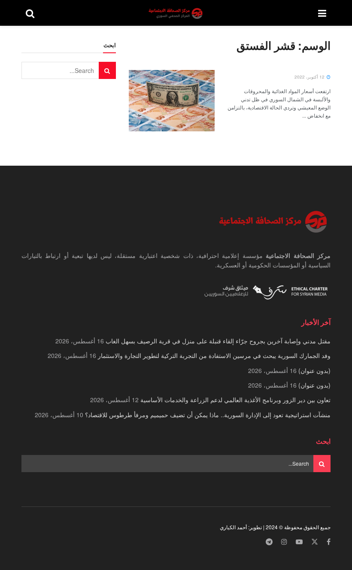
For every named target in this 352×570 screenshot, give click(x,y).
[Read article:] (172, 100)
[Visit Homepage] (176, 13)
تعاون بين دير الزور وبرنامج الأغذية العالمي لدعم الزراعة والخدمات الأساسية (235, 399)
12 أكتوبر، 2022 (310, 77)
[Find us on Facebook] (329, 542)
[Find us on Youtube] (299, 542)
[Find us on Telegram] (269, 542)
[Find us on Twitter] (314, 542)
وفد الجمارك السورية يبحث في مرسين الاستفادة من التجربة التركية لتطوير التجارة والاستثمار (214, 355)
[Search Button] (30, 13)
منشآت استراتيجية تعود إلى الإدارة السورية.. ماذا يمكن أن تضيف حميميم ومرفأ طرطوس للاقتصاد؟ (208, 414)
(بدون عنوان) (314, 370)
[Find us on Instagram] (284, 542)
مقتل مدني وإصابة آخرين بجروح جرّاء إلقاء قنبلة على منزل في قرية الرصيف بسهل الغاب (218, 341)
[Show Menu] (322, 13)
